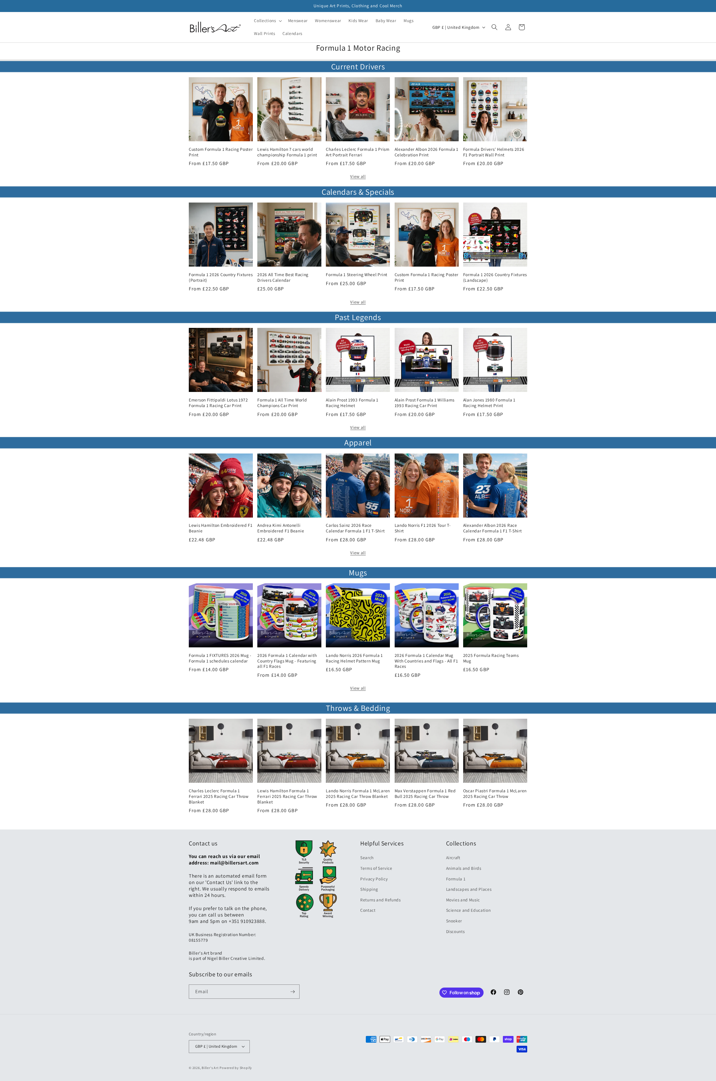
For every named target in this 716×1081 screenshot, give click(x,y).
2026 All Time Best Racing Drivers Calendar (282, 277)
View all (358, 176)
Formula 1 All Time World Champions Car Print (282, 402)
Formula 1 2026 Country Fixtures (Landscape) (495, 277)
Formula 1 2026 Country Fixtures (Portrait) (221, 277)
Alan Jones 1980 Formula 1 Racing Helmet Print (489, 402)
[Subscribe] (292, 991)
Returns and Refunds (380, 900)
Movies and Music (463, 900)
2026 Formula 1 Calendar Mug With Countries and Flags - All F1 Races (426, 661)
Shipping (369, 889)
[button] (267, 20)
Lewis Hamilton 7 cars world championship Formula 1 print (287, 152)
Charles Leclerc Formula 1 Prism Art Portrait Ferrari (357, 152)
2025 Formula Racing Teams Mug (491, 658)
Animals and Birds (463, 868)
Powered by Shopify (236, 1068)
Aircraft (453, 857)
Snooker (454, 920)
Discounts (455, 931)
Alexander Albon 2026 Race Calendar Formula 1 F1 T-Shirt (492, 528)
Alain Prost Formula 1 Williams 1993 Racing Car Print (425, 402)
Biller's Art (210, 1068)
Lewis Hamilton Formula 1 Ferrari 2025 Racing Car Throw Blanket (287, 796)
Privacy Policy (374, 879)
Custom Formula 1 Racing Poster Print (221, 152)
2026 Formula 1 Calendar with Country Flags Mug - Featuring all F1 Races (287, 661)
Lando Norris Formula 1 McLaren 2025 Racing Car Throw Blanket (358, 793)
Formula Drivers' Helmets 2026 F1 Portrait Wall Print (493, 152)
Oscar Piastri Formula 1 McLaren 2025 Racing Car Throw (495, 793)
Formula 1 (456, 879)
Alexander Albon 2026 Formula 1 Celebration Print (427, 152)
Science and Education (468, 910)
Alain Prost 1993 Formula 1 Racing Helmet (352, 402)
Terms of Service (376, 868)
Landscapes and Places (469, 889)
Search (367, 857)
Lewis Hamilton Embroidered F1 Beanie (221, 528)
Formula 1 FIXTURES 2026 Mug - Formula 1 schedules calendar (220, 658)
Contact (368, 910)
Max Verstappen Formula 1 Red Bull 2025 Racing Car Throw (425, 793)
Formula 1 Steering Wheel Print (356, 274)
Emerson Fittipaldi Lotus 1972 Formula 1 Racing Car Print (218, 402)
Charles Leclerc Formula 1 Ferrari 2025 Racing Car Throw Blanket (219, 796)
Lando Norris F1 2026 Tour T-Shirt (423, 528)
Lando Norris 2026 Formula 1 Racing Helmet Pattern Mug (354, 658)
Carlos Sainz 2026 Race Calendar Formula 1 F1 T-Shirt (355, 528)
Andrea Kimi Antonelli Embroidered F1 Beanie (280, 528)
